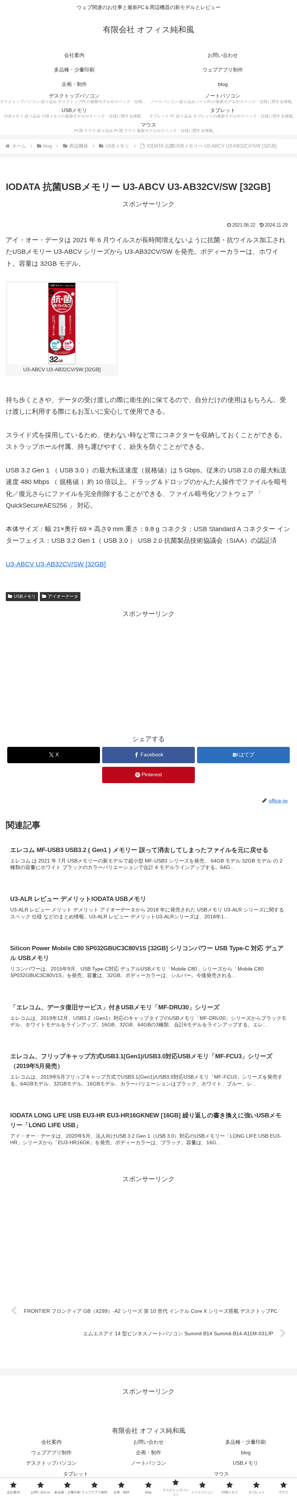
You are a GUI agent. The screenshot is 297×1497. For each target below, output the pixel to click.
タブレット (75, 1474)
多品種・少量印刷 (245, 1442)
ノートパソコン (148, 1463)
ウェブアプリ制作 (51, 1452)
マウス (221, 1474)
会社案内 (51, 1442)
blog (246, 1452)
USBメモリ (25, 596)
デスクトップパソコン (51, 1463)
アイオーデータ (63, 596)
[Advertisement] (148, 670)
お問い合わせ (148, 1442)
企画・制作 (148, 1452)
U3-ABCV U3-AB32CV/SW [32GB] (56, 564)
